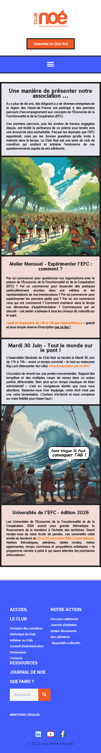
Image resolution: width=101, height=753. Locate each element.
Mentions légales (25, 715)
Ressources (24, 662)
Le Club (18, 618)
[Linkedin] (38, 734)
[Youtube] (51, 734)
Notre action (65, 609)
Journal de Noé (28, 672)
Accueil (19, 609)
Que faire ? (22, 681)
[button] (50, 64)
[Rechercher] (44, 695)
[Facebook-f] (63, 734)
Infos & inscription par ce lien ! (69, 366)
